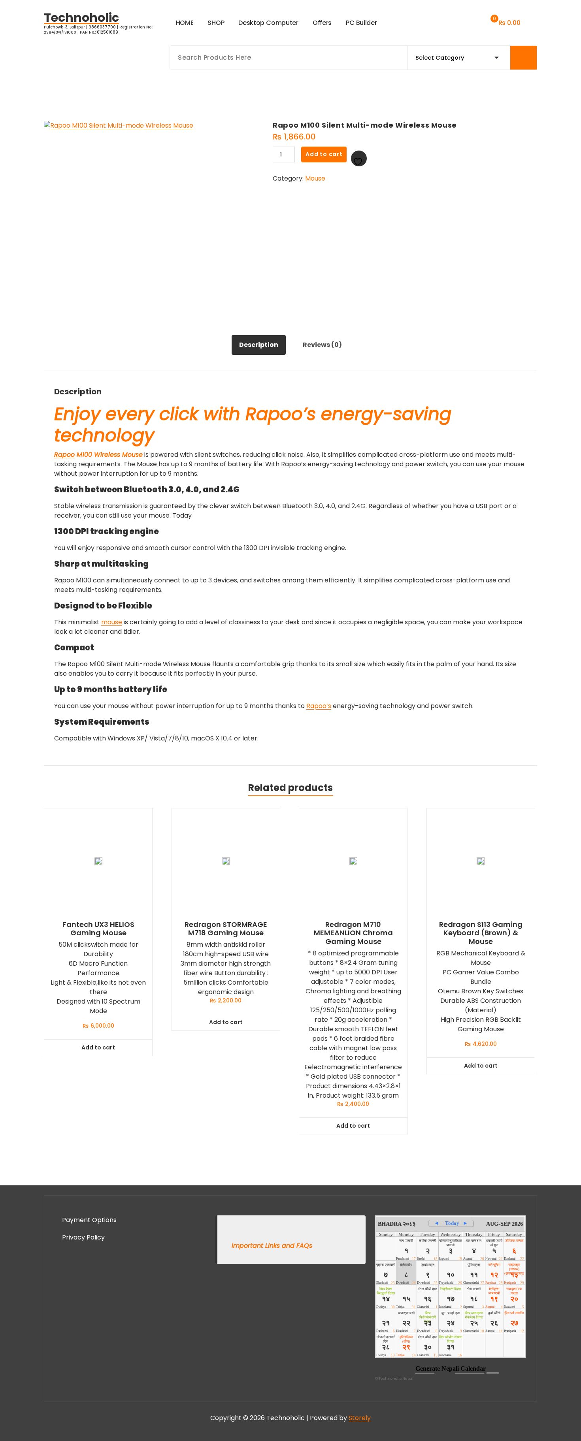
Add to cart (324, 154)
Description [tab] (258, 344)
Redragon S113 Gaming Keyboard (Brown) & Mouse (481, 933)
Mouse (315, 178)
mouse (111, 622)
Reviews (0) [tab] (322, 344)
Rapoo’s (318, 705)
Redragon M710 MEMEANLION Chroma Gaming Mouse (353, 933)
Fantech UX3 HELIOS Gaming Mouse (98, 928)
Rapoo (64, 454)
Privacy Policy (83, 1237)
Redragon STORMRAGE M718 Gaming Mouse (226, 928)
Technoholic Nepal (396, 1378)
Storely (360, 1417)
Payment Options (89, 1219)
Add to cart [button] (98, 1047)
